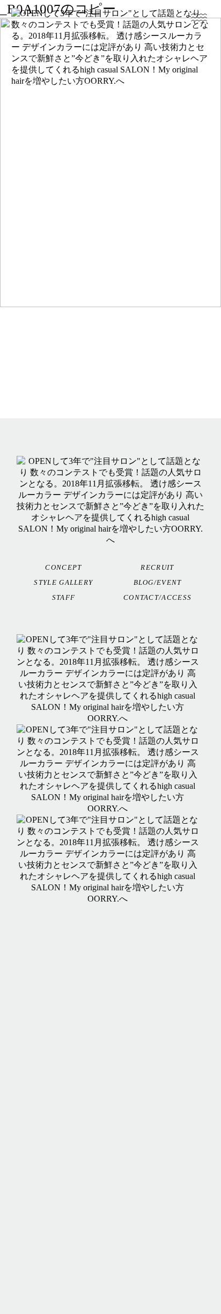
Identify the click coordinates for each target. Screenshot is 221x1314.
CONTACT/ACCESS (157, 597)
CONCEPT (63, 567)
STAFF (64, 597)
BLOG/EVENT (158, 582)
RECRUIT (157, 567)
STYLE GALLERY (63, 582)
